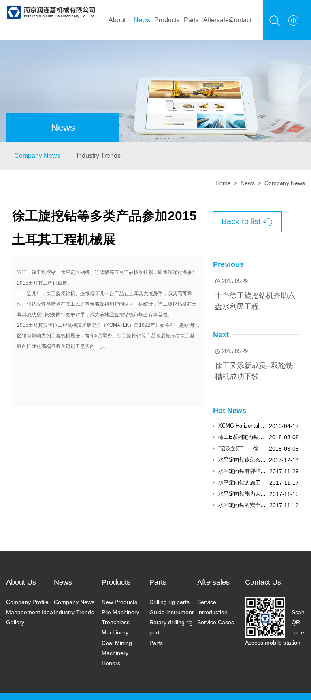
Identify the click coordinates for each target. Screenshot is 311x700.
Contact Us (263, 582)
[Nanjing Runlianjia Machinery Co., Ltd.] (51, 5)
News (142, 20)
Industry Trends (99, 155)
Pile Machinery (120, 612)
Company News (37, 155)
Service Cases (215, 622)
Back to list (247, 221)
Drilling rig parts (169, 602)
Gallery (15, 622)
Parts (191, 20)
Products (166, 20)
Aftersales (215, 20)
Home (223, 183)
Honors (111, 663)
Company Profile (27, 602)
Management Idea (29, 612)
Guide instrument (171, 612)
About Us (21, 582)
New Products (119, 602)
